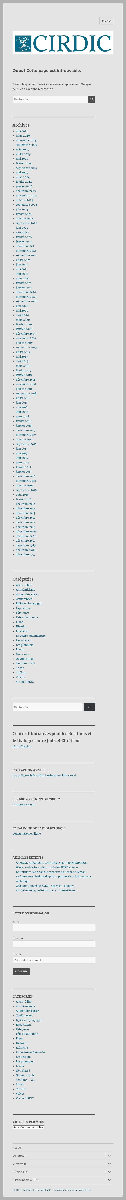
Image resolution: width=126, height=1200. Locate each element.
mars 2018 (22, 416)
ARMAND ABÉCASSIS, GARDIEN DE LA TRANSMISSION (51, 862)
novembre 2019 (26, 338)
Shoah (20, 668)
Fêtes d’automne (27, 617)
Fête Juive (22, 612)
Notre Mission (22, 746)
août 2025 (22, 149)
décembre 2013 (25, 513)
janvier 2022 (24, 241)
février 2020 (24, 324)
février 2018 (23, 421)
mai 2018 (22, 407)
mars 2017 (22, 462)
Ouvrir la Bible (25, 658)
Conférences (24, 598)
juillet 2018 (23, 398)
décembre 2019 (26, 333)
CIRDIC (16, 1190)
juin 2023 (22, 209)
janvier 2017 (24, 471)
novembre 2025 (26, 140)
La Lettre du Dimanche (31, 635)
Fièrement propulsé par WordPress (72, 1190)
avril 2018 (22, 411)
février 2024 (24, 181)
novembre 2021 (26, 250)
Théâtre (21, 672)
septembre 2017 (26, 444)
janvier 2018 (24, 425)
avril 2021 (22, 273)
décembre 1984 (26, 550)
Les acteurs (23, 640)
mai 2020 (22, 310)
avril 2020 (22, 315)
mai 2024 (22, 172)
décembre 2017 (25, 430)
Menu (106, 20)
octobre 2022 (24, 218)
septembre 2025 (26, 144)
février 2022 (24, 237)
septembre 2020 (26, 301)
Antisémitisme (25, 589)
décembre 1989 (26, 545)
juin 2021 (22, 264)
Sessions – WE (25, 663)
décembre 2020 (26, 292)
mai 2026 (22, 131)
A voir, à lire (23, 585)
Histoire (21, 626)
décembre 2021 (25, 246)
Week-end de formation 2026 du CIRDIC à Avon (47, 867)
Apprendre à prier (27, 594)
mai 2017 (21, 453)
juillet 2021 (23, 260)
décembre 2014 (25, 508)
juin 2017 (22, 448)
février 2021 (23, 283)
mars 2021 (22, 278)
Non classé (23, 654)
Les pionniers (24, 645)
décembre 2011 (25, 522)
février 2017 (23, 467)
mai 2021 (22, 269)
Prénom (18, 938)
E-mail (17, 954)
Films (19, 622)
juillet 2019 (23, 352)
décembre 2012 (25, 517)
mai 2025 (22, 158)
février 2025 (24, 163)
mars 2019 (22, 365)
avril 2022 (22, 232)
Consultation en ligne (27, 833)
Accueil (17, 1147)
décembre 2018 (25, 379)
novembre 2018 (26, 384)
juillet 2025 (23, 154)
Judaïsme (22, 631)
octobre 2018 (24, 388)
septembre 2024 (26, 167)
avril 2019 (22, 361)
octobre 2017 (24, 439)
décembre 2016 (26, 476)
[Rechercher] (89, 707)
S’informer (19, 1163)
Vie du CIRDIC (25, 681)
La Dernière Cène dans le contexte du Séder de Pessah (51, 872)
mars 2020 (23, 319)
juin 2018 (22, 402)
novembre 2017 (26, 434)
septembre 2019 (26, 347)
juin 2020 (22, 306)
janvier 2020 (24, 329)
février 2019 (23, 370)
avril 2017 (22, 457)
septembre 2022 (26, 223)
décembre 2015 (25, 503)
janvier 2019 (24, 375)
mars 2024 (23, 177)
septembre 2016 (26, 490)
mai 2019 (22, 356)
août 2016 (22, 494)
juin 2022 (22, 227)
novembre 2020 (26, 296)
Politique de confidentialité (37, 1190)
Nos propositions (24, 804)
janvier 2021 (24, 287)
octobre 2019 (24, 342)
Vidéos (20, 677)
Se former (19, 1155)
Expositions (23, 608)
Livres (20, 649)
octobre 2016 (24, 485)
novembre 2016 (26, 480)
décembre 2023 (26, 190)
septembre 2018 (26, 393)
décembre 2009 (26, 531)
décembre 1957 (25, 554)
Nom (16, 922)
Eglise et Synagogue (29, 603)
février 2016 (23, 499)
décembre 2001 (25, 540)
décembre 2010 (25, 526)
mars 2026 (23, 135)
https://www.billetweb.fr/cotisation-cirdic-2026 (44, 775)
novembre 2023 (26, 195)
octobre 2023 (24, 200)
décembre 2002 (26, 536)
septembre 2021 (26, 255)
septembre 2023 (26, 204)
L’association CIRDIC (26, 1179)
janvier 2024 (24, 186)
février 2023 (24, 214)
